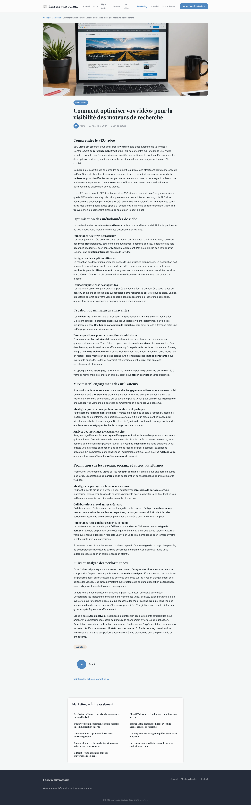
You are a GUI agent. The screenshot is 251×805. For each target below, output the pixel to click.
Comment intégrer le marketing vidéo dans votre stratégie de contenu (96, 745)
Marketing (142, 6)
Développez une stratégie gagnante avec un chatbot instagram (151, 745)
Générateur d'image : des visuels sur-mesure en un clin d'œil (97, 716)
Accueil (86, 6)
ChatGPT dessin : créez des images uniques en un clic (153, 716)
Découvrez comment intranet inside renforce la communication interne (96, 725)
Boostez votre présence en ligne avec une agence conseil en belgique (150, 725)
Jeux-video (127, 6)
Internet (116, 6)
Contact (204, 779)
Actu (95, 6)
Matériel (155, 6)
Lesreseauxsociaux (60, 6)
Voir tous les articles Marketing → (91, 679)
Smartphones (168, 6)
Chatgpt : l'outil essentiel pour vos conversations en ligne (91, 754)
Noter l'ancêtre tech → (194, 6)
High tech (103, 6)
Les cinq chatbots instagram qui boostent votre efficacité (153, 735)
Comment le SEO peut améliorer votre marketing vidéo (93, 735)
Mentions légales (189, 779)
